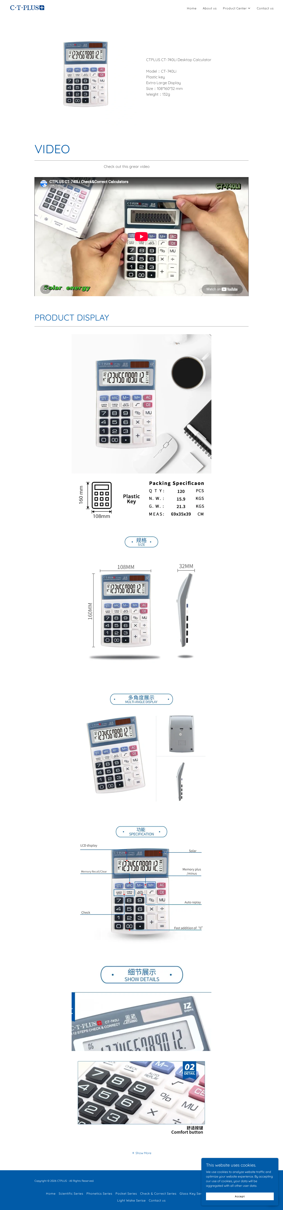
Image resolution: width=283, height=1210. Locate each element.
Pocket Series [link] (126, 1193)
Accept (240, 1196)
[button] (237, 8)
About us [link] (210, 8)
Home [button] (51, 1193)
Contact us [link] (265, 8)
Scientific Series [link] (71, 1193)
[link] (27, 7)
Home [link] (192, 8)
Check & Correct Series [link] (158, 1193)
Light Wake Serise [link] (131, 1200)
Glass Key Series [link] (193, 1193)
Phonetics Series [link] (99, 1193)
